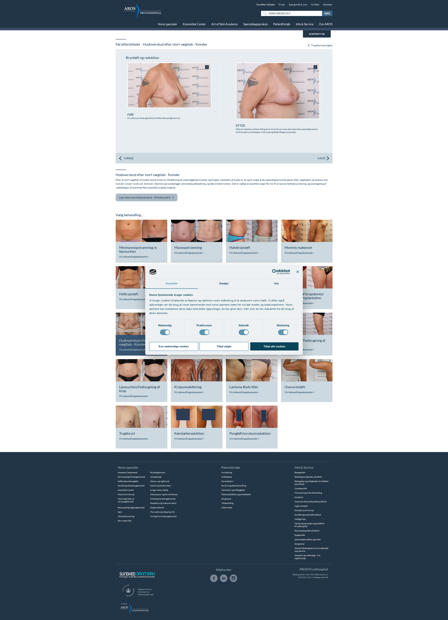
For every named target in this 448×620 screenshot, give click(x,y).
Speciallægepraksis (255, 24)
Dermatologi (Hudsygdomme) (131, 477)
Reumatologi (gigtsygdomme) (131, 507)
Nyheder (327, 4)
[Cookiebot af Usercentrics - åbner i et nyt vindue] (274, 271)
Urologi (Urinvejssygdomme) (163, 516)
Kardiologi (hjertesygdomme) (131, 485)
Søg (327, 13)
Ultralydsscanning (126, 516)
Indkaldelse (226, 477)
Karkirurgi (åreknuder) (160, 485)
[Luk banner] (297, 272)
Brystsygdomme (157, 472)
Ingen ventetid (301, 506)
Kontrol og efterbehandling (233, 485)
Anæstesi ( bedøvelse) (128, 472)
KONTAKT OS (317, 33)
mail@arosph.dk (320, 577)
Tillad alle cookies (274, 346)
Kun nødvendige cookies (174, 346)
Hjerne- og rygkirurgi (159, 481)
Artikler (315, 4)
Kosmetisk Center (194, 24)
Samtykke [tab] (172, 283)
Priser (282, 4)
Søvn (120, 512)
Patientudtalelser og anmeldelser (236, 494)
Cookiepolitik (301, 488)
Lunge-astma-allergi (159, 490)
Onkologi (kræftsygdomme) (163, 498)
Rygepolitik (300, 535)
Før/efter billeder (265, 4)
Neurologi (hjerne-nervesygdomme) (126, 500)
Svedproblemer (157, 507)
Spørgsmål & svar (298, 4)
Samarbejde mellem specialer (308, 539)
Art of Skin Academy (224, 24)
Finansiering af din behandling (308, 492)
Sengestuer (226, 498)
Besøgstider (300, 472)
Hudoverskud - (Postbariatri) (144, 197)
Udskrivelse (226, 507)
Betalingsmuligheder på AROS (308, 477)
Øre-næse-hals (124, 520)
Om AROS (325, 24)
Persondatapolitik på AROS (307, 530)
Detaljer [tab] (224, 283)
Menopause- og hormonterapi (164, 494)
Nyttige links (300, 519)
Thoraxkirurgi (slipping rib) (162, 512)
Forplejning (226, 472)
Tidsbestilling (227, 503)
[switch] (204, 332)
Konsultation (227, 481)
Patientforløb (281, 24)
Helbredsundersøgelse (128, 481)
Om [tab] (276, 283)
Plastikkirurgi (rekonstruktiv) (163, 503)
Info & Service (305, 24)
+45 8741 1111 (305, 577)
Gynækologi (155, 477)
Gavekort (299, 497)
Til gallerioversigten (321, 45)
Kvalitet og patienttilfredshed (308, 514)
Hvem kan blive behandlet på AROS (311, 501)
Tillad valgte (224, 346)
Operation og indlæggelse (233, 490)
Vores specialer (167, 24)
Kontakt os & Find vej (304, 510)
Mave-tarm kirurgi (126, 494)
